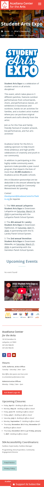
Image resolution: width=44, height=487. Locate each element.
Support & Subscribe (28, 484)
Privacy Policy (9, 468)
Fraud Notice (9, 462)
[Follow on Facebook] (4, 355)
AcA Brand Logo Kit (12, 392)
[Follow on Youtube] (14, 355)
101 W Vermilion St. (9, 339)
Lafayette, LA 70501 (9, 342)
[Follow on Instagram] (9, 355)
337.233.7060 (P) (8, 345)
